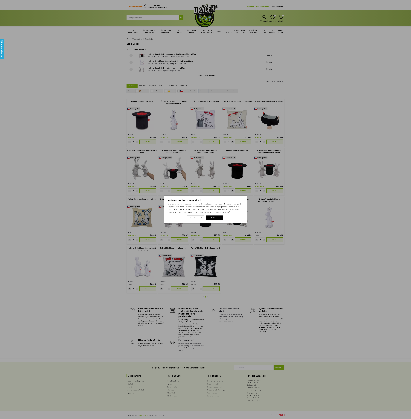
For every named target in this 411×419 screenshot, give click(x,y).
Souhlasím (214, 218)
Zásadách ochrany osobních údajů (218, 212)
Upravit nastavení (196, 218)
